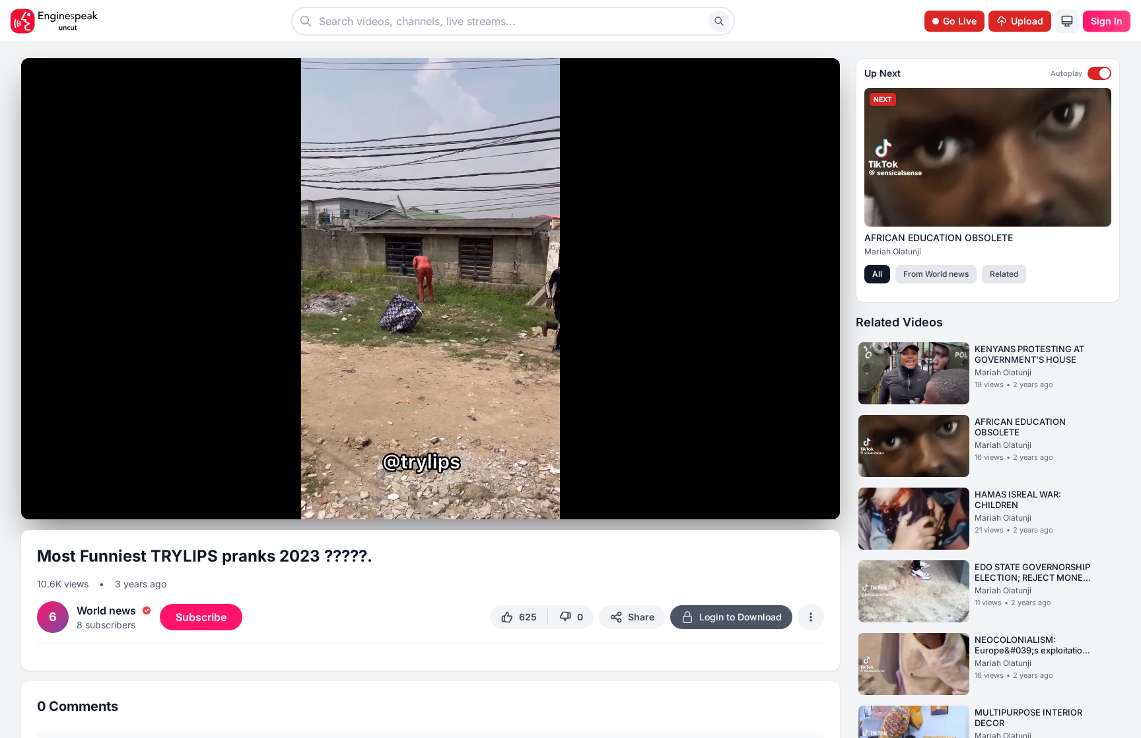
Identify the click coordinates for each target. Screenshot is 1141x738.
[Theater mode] (803, 504)
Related (1004, 274)
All (877, 274)
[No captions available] (755, 504)
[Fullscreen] (827, 504)
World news (106, 610)
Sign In (1107, 20)
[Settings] (779, 502)
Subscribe (201, 617)
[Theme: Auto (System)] (1067, 21)
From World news (936, 274)
